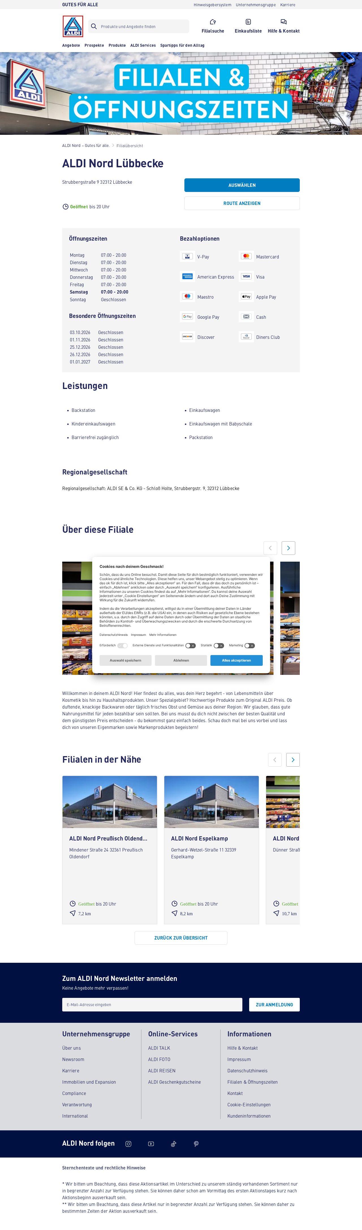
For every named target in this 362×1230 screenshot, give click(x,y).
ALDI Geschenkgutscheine (174, 1082)
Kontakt (235, 1093)
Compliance (74, 1093)
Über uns (71, 1048)
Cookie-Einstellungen (249, 1104)
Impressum (239, 1059)
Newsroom (73, 1059)
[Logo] (73, 26)
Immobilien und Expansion (89, 1082)
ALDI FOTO (159, 1059)
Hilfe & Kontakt (242, 1048)
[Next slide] (288, 548)
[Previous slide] (270, 548)
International (75, 1116)
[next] (293, 760)
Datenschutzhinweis (247, 1070)
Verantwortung (77, 1104)
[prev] (275, 760)
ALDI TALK (159, 1048)
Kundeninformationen (249, 1116)
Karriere (70, 1070)
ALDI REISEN (162, 1070)
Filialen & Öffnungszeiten (252, 1082)
